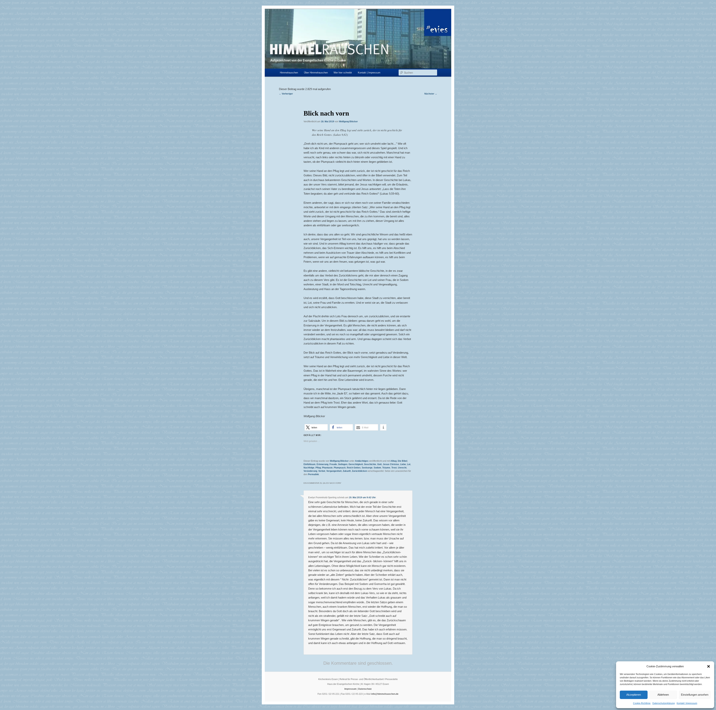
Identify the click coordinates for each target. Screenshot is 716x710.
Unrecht (402, 467)
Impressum (350, 689)
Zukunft (347, 471)
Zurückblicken (359, 471)
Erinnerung (322, 464)
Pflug (318, 467)
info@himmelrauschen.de (384, 694)
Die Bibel (402, 461)
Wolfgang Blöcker (348, 121)
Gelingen (342, 464)
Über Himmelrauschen (316, 72)
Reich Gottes (354, 467)
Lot (408, 464)
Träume (386, 467)
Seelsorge (367, 467)
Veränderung (310, 471)
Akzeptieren (633, 694)
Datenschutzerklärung (663, 703)
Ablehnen (663, 694)
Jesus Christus (391, 464)
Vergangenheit (334, 471)
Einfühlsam (309, 464)
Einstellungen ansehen (694, 694)
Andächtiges (361, 461)
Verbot (321, 471)
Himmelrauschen (289, 72)
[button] (708, 666)
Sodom (377, 467)
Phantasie (327, 467)
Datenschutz (365, 689)
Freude (333, 464)
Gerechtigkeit (355, 464)
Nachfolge (309, 467)
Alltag (393, 461)
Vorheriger (286, 93)
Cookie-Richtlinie (642, 703)
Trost (394, 467)
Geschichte (370, 464)
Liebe (403, 464)
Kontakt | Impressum (687, 703)
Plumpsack (340, 467)
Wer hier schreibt (343, 72)
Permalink (313, 474)
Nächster (430, 93)
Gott (379, 464)
